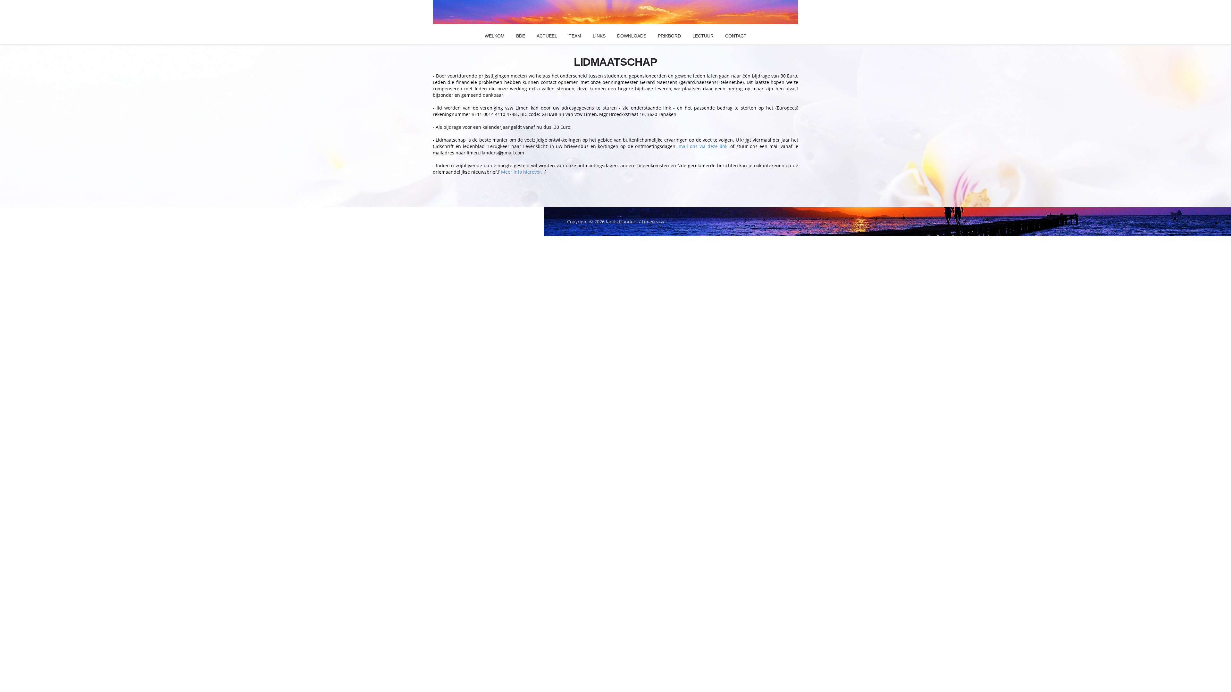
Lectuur (703, 35)
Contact (736, 35)
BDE (520, 35)
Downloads (631, 35)
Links (599, 35)
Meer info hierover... (522, 172)
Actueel (547, 35)
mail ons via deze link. (703, 146)
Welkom (495, 35)
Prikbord (669, 35)
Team (575, 35)
